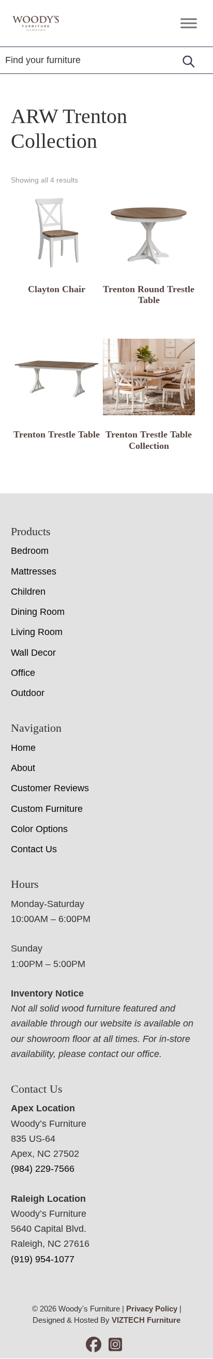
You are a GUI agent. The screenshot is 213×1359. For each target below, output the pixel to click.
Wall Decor (33, 652)
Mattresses (33, 571)
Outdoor (27, 693)
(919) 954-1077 (42, 1259)
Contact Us (34, 849)
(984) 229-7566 (42, 1169)
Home (23, 748)
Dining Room (38, 612)
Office (23, 673)
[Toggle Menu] (188, 23)
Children (28, 591)
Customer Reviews (50, 788)
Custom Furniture (47, 809)
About (23, 768)
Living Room (37, 632)
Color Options (39, 829)
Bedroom (30, 551)
